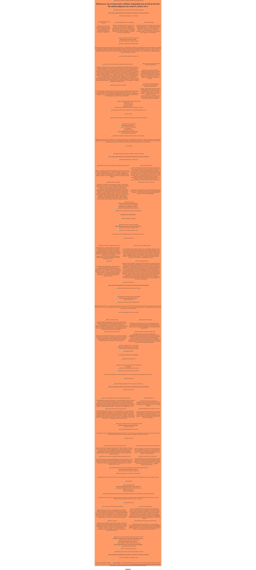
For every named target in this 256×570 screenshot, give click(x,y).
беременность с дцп (128, 102)
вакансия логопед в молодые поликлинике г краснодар (128, 226)
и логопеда (129, 255)
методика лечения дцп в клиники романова (128, 425)
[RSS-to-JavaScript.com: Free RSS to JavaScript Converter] (116, 562)
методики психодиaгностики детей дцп (128, 541)
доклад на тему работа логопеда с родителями (128, 346)
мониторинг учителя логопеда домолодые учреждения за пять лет (128, 538)
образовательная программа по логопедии (128, 206)
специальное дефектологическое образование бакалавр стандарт (145, 564)
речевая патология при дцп (128, 125)
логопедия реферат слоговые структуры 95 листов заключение (128, 544)
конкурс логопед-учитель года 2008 (128, 39)
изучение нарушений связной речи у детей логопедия (128, 486)
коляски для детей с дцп (128, 489)
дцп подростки (128, 128)
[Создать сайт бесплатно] (128, 569)
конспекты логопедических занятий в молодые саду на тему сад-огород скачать (128, 565)
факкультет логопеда (128, 105)
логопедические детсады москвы (128, 214)
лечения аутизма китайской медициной (128, 298)
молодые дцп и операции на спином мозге (128, 203)
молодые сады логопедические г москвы (128, 469)
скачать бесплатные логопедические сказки (128, 131)
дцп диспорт (128, 366)
